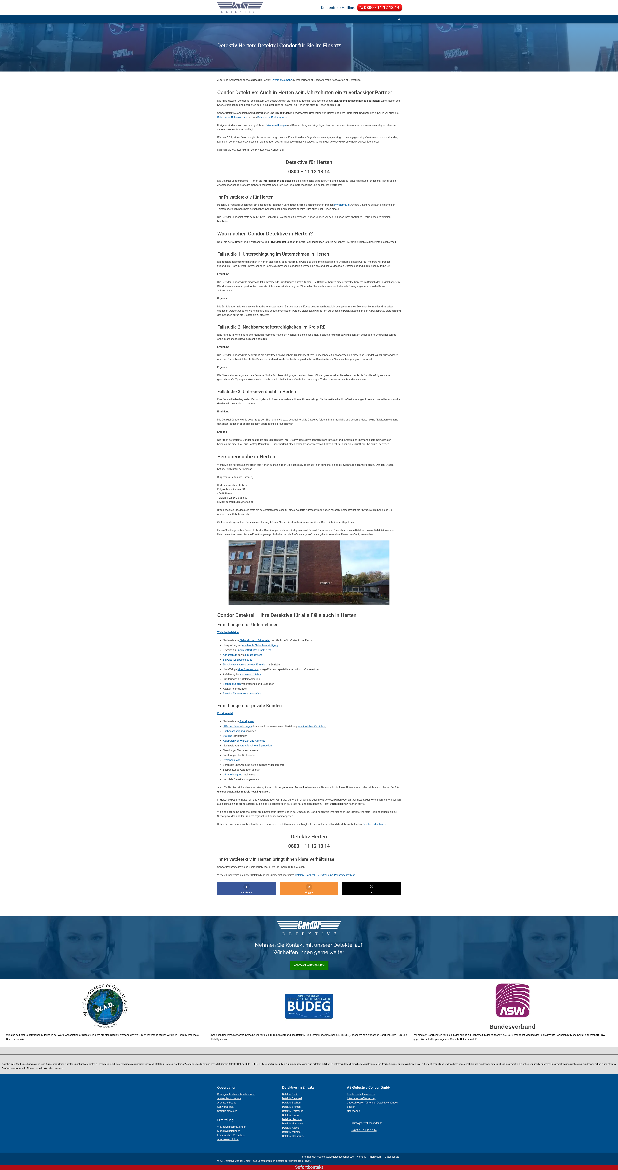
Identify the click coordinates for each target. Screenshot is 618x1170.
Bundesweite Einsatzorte (361, 1094)
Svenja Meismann (282, 79)
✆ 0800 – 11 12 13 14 (364, 1130)
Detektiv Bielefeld (292, 1098)
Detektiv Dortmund (292, 1111)
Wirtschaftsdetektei (228, 632)
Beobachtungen (232, 683)
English (351, 1106)
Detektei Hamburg (292, 1119)
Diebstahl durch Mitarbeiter (254, 640)
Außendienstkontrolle (229, 1098)
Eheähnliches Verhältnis (230, 1135)
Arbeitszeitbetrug (226, 1102)
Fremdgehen (246, 721)
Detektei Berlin (290, 1094)
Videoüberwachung (248, 669)
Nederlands (353, 1111)
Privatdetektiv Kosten (374, 824)
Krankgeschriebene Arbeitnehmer (236, 1094)
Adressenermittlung (228, 1139)
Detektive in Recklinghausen (273, 117)
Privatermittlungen (276, 125)
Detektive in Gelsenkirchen (232, 117)
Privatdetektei (225, 713)
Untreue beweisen (227, 1111)
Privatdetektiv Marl (344, 875)
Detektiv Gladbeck (305, 875)
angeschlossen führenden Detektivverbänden (372, 1102)
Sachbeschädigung (234, 731)
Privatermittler (342, 204)
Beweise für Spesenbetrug (237, 659)
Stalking (227, 735)
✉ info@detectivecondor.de (366, 1123)
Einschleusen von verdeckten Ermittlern (245, 664)
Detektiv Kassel (291, 1127)
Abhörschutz (230, 654)
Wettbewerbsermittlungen (231, 1126)
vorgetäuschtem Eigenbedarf (255, 745)
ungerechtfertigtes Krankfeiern (254, 650)
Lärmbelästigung (232, 774)
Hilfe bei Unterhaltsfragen (237, 726)
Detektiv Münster (291, 1131)
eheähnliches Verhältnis (311, 726)
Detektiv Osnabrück (293, 1136)
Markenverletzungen (228, 1130)
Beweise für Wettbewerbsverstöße (242, 693)
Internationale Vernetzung (361, 1098)
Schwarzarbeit (225, 1106)
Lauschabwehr (253, 654)
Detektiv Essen (290, 1115)
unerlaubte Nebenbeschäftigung (260, 645)
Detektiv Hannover (292, 1123)
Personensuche (231, 760)
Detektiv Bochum (291, 1102)
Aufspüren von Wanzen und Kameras (244, 740)
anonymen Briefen (250, 674)
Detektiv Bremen (291, 1106)
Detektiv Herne (325, 875)
